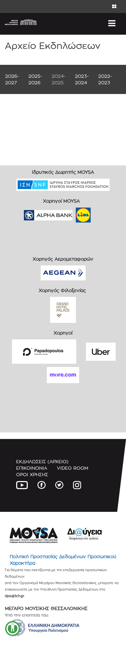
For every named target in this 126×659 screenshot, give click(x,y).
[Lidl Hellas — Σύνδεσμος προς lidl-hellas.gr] (74, 213)
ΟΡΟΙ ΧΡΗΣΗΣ (32, 474)
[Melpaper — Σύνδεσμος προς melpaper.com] (102, 213)
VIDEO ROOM (72, 467)
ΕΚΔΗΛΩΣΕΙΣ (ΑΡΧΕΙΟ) (42, 461)
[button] (12, 628)
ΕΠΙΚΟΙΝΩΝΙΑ (31, 467)
